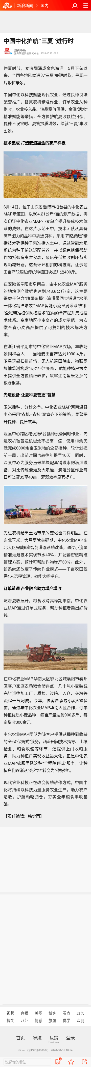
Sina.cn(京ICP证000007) (33, 1050)
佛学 (66, 1020)
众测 (80, 1020)
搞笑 (10, 1020)
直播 (24, 1013)
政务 (80, 1013)
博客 (52, 1013)
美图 (38, 1013)
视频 (10, 1013)
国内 (44, 5)
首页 (20, 1037)
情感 (38, 1020)
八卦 (24, 1020)
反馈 (54, 1037)
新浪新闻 (25, 5)
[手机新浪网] (7, 5)
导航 (37, 1037)
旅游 (52, 1020)
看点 (66, 1013)
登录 (70, 1037)
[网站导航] (85, 5)
